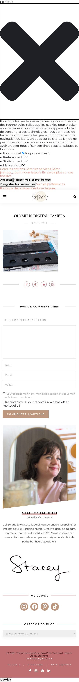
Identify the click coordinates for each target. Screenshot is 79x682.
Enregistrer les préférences (17, 184)
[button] (39, 61)
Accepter (6, 180)
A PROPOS (35, 664)
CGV (50, 658)
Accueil (14, 664)
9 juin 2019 (39, 223)
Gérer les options (12, 169)
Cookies (5, 679)
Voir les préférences (38, 180)
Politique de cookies (15, 188)
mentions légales (35, 658)
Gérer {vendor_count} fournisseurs (30, 170)
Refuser (19, 180)
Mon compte (61, 664)
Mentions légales (42, 188)
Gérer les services (38, 169)
